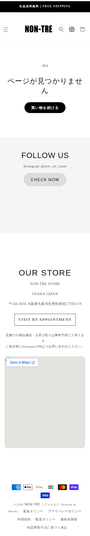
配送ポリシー (46, 519)
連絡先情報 (68, 519)
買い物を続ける (45, 108)
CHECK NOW (45, 179)
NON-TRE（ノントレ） (42, 504)
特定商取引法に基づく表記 (47, 527)
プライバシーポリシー (65, 511)
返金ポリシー (33, 511)
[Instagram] (71, 29)
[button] (5, 29)
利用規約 (24, 519)
